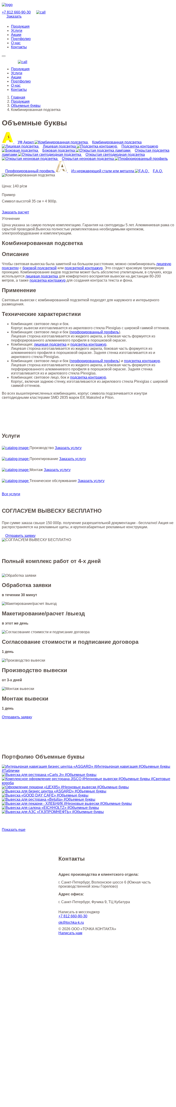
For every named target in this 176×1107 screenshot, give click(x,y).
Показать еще (13, 830)
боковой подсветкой (39, 268)
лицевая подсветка (41, 276)
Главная (18, 97)
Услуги (16, 73)
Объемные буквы (26, 106)
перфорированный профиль (94, 332)
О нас (16, 85)
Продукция (20, 69)
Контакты (19, 90)
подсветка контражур (48, 280)
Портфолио (21, 81)
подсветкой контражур (84, 268)
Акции (16, 77)
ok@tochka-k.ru (71, 922)
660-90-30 (16, 12)
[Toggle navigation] (4, 56)
